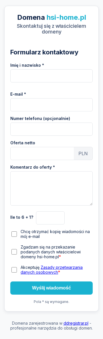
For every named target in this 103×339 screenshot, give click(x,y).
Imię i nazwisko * (27, 65)
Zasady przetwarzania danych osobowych (52, 270)
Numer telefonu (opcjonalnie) (40, 118)
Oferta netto (22, 142)
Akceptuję (52, 270)
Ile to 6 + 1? (21, 217)
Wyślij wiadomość (51, 287)
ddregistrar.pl (76, 323)
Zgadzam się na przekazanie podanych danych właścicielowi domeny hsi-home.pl (51, 252)
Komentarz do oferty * (32, 167)
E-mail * (18, 94)
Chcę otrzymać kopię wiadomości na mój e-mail (55, 234)
